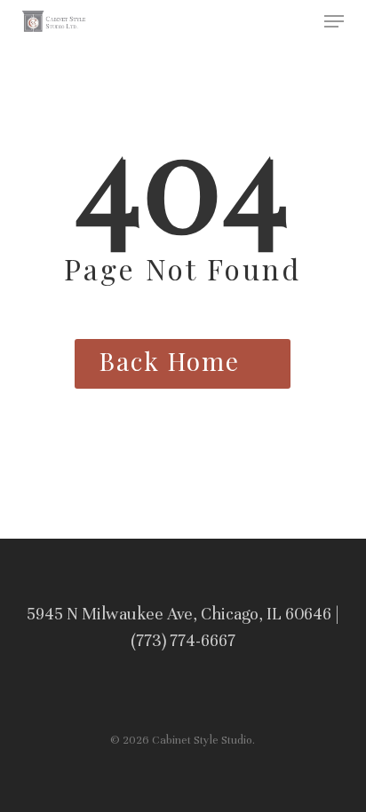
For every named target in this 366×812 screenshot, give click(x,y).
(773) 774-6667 (183, 640)
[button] (334, 21)
